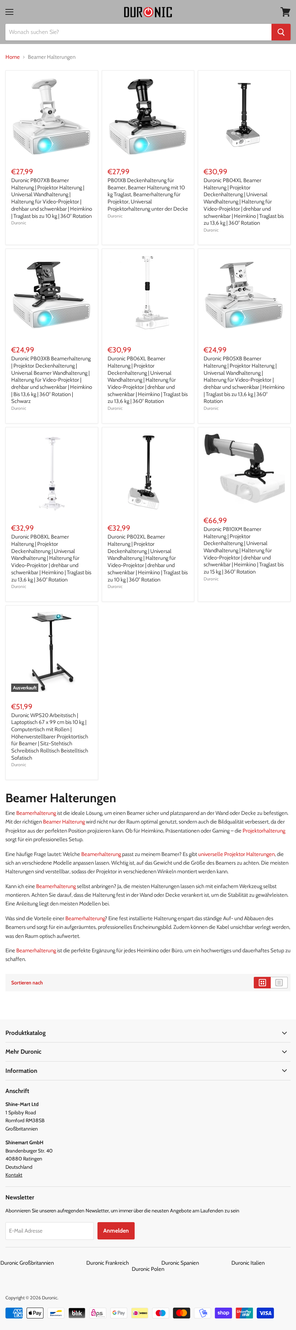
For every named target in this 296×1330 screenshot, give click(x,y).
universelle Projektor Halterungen (236, 854)
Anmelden (116, 1230)
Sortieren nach (27, 983)
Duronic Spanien (195, 1263)
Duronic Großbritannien (42, 1263)
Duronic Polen (148, 1269)
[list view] (279, 982)
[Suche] (281, 32)
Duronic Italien (263, 1263)
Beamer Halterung (64, 821)
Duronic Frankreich (123, 1263)
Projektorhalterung (264, 831)
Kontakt (13, 1175)
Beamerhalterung (36, 813)
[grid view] (262, 982)
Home (12, 57)
